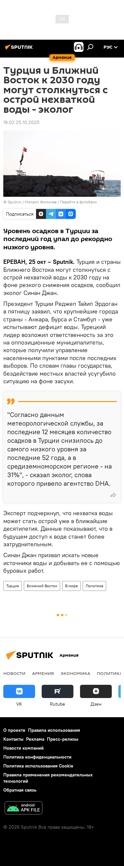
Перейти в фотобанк (78, 201)
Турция (12, 585)
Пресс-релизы (62, 739)
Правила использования (54, 730)
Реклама (35, 739)
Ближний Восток (42, 585)
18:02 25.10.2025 (21, 122)
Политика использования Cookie (38, 766)
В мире (71, 585)
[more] (113, 495)
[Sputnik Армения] (19, 50)
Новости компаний (23, 748)
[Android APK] (23, 808)
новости (14, 673)
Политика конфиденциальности (37, 757)
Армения (43, 673)
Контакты (13, 739)
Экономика (75, 673)
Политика (94, 585)
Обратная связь (19, 790)
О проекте (14, 730)
